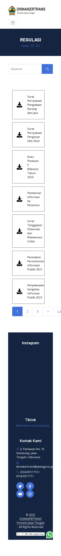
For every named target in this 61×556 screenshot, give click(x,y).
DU (38, 46)
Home (25, 46)
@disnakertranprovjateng (32, 425)
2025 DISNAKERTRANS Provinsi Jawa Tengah (30, 519)
